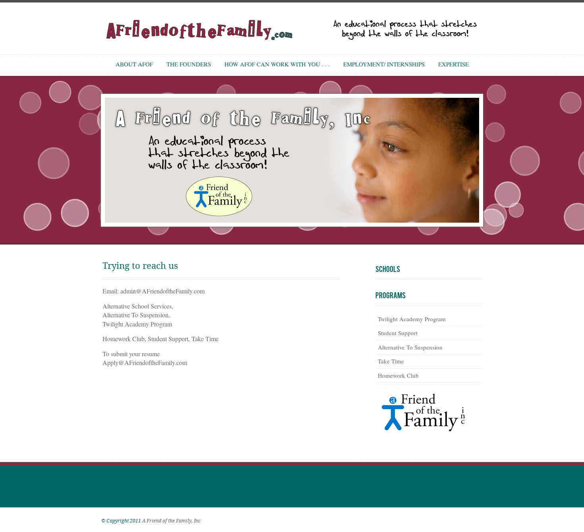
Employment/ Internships (384, 64)
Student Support (398, 333)
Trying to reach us (140, 266)
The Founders (188, 64)
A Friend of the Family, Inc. (172, 521)
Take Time (391, 361)
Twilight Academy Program (412, 319)
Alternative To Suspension (410, 347)
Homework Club (398, 375)
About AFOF (134, 64)
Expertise (453, 64)
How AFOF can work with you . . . (277, 64)
